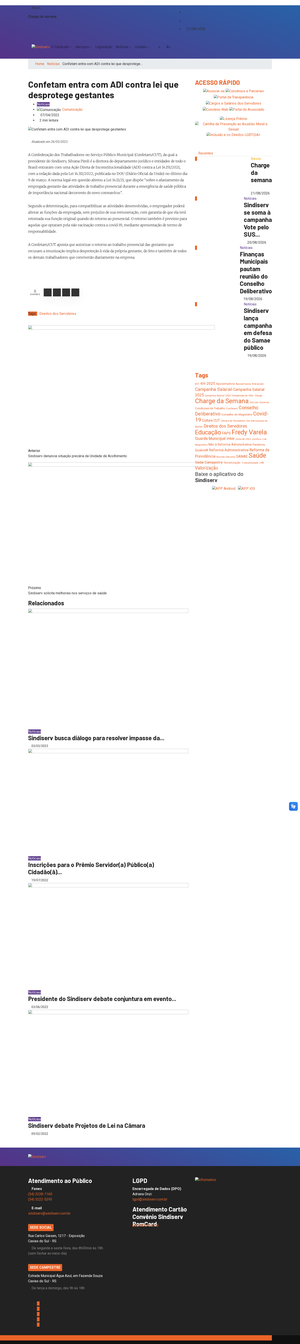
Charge (258, 395)
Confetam (232, 408)
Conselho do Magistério (236, 414)
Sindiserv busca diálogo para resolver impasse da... (96, 738)
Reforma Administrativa (229, 450)
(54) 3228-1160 (40, 1194)
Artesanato (258, 384)
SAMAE (242, 456)
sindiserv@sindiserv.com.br (49, 1213)
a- (159, 46)
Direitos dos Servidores (57, 314)
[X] (184, 12)
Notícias (122, 47)
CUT (216, 420)
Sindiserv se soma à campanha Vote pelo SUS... (258, 219)
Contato (141, 47)
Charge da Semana (222, 401)
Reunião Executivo (225, 456)
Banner (256, 159)
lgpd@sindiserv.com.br (149, 1199)
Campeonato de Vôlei (242, 395)
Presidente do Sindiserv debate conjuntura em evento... (102, 998)
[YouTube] (187, 16)
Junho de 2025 (243, 439)
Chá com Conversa (259, 402)
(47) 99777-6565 (145, 1225)
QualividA (201, 450)
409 (203, 383)
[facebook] (184, 8)
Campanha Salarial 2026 (218, 395)
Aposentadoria (225, 383)
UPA (261, 462)
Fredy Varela (249, 432)
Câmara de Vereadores (233, 420)
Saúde (257, 455)
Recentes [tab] (205, 153)
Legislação (103, 47)
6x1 (197, 383)
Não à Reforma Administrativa (230, 444)
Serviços (82, 47)
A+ (168, 47)
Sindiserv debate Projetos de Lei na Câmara (86, 1125)
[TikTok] (184, 21)
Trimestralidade (249, 462)
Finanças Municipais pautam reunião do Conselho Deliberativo (256, 272)
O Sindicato (60, 47)
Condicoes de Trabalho (210, 408)
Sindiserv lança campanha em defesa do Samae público (258, 329)
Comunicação (72, 109)
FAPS (226, 433)
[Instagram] (184, 16)
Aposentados (243, 383)
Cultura (207, 420)
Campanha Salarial (213, 389)
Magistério (201, 444)
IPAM (230, 439)
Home (39, 64)
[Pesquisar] (266, 47)
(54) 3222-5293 (40, 1199)
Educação (208, 432)
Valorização (206, 468)
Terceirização (232, 462)
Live (264, 439)
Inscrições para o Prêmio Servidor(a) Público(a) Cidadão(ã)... (91, 868)
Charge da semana (42, 17)
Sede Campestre (209, 462)
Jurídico (256, 439)
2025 (210, 383)
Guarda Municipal (210, 438)
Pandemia (259, 444)
